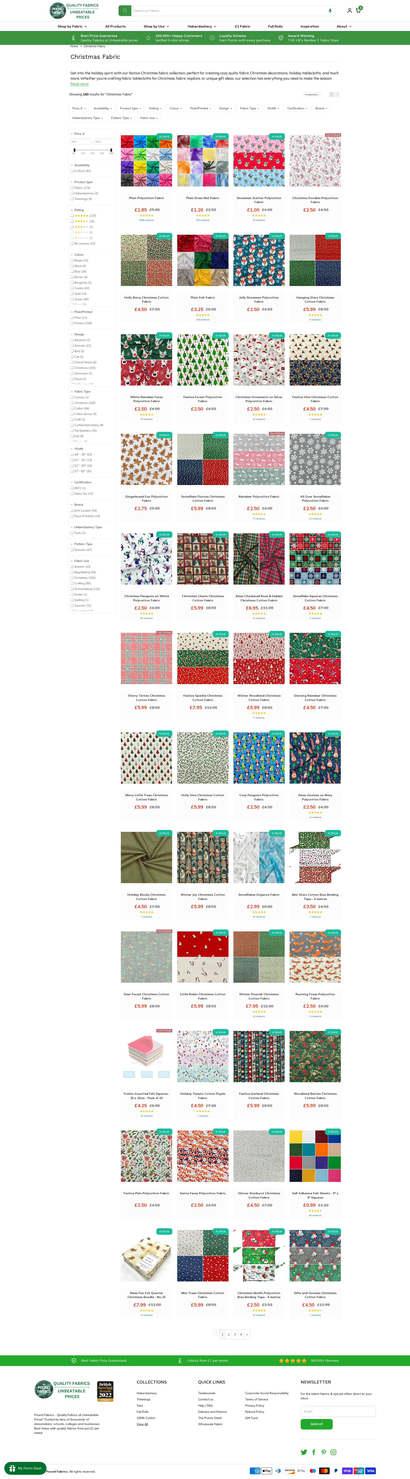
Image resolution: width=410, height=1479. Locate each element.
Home (74, 46)
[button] (330, 10)
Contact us (205, 1399)
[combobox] (227, 10)
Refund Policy (254, 1412)
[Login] (350, 10)
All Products (115, 26)
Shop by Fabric (70, 26)
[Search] (125, 10)
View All (142, 1424)
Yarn (140, 1405)
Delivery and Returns (212, 1412)
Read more (79, 84)
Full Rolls (275, 26)
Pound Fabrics (57, 1471)
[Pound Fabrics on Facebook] (313, 1452)
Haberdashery (200, 26)
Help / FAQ (205, 1405)
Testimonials (206, 1393)
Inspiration (310, 26)
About (342, 26)
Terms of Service (256, 1399)
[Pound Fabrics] (74, 10)
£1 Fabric (242, 26)
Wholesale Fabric (210, 1424)
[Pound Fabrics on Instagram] (333, 1452)
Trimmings (144, 1399)
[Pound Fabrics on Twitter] (304, 1452)
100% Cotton (146, 1418)
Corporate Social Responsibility (266, 1393)
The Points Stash (210, 1418)
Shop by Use (154, 26)
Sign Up (316, 1424)
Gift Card (251, 1418)
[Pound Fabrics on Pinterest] (323, 1452)
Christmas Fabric (94, 46)
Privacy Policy (254, 1405)
